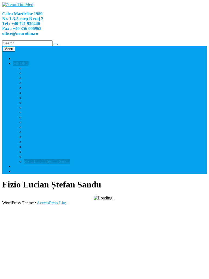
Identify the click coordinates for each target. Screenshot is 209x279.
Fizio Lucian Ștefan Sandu (47, 161)
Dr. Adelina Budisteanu (44, 78)
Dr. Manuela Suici (39, 117)
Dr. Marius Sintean (40, 137)
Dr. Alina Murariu (39, 73)
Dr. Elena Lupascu (40, 146)
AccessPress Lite (51, 203)
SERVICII (22, 166)
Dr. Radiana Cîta (38, 156)
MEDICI (21, 63)
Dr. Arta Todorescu (40, 107)
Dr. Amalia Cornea (40, 97)
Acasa (18, 58)
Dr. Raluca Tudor (39, 88)
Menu (8, 49)
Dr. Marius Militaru (40, 122)
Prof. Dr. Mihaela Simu (44, 68)
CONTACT (23, 171)
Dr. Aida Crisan (37, 92)
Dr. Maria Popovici (40, 83)
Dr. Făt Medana (37, 151)
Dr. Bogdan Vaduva (41, 102)
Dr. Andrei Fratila (39, 142)
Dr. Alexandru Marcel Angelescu (52, 132)
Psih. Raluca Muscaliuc (44, 112)
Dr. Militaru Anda (39, 127)
